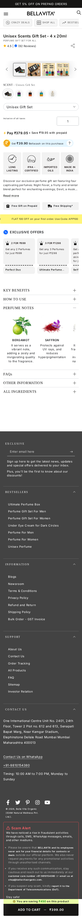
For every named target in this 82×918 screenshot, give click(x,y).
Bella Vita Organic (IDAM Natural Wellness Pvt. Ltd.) (22, 813)
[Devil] (30, 93)
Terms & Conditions (22, 591)
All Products (17, 670)
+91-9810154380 (16, 765)
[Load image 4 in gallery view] (63, 69)
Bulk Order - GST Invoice (26, 619)
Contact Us (16, 656)
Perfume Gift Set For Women (29, 518)
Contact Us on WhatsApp (23, 757)
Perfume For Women (23, 539)
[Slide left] (7, 69)
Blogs (12, 576)
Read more (11, 195)
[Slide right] (75, 69)
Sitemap (14, 684)
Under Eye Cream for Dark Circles (33, 525)
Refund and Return (22, 605)
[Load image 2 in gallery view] (34, 69)
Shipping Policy (19, 612)
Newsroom (16, 584)
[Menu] (9, 13)
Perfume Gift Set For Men (27, 511)
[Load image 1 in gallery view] (19, 69)
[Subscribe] (72, 452)
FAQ (11, 677)
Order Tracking (19, 663)
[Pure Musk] (52, 93)
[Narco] (41, 93)
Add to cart (41, 909)
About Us (15, 649)
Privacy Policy (18, 598)
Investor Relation (20, 691)
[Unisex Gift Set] (7, 93)
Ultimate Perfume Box (24, 504)
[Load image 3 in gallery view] (48, 69)
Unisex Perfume (20, 546)
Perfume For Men (21, 532)
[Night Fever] (19, 93)
